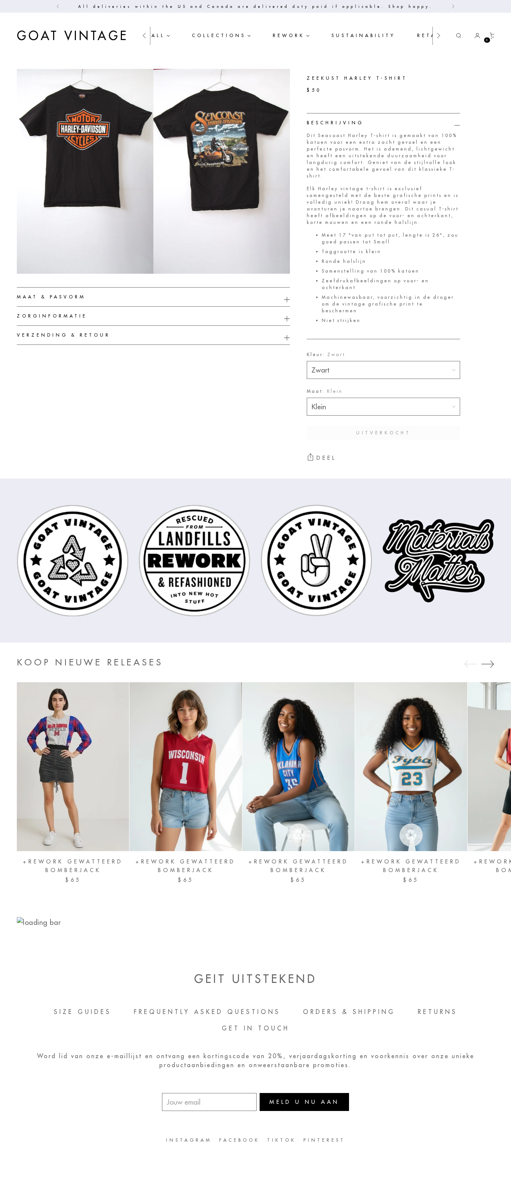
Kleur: (326, 354)
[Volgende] (453, 6)
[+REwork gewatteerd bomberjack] (73, 766)
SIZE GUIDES (82, 1011)
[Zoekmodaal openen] (458, 35)
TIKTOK (281, 1140)
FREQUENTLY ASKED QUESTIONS (207, 1011)
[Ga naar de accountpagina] (474, 35)
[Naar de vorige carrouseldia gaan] (470, 664)
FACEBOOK (239, 1140)
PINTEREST (324, 1140)
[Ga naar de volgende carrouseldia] (487, 664)
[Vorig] (58, 6)
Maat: (325, 391)
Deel (326, 457)
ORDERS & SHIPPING (349, 1011)
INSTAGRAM (189, 1140)
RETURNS (438, 1011)
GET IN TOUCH (256, 1028)
